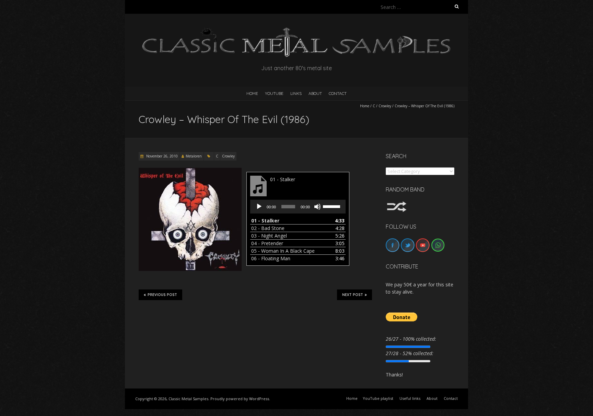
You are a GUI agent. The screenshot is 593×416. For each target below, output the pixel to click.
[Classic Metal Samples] (296, 31)
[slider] (332, 206)
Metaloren (194, 156)
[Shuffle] (397, 204)
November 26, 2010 (161, 156)
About (315, 93)
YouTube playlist (378, 398)
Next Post (352, 295)
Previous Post (162, 295)
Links (296, 93)
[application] (298, 207)
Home (364, 105)
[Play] (259, 206)
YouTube (274, 93)
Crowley (385, 105)
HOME (252, 93)
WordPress (259, 398)
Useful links (409, 398)
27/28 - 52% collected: (409, 353)
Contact (338, 93)
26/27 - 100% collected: (411, 339)
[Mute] (317, 206)
